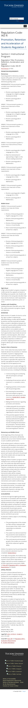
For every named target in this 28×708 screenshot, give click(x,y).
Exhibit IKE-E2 (12, 553)
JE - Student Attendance (7, 642)
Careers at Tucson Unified (10, 686)
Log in (24, 691)
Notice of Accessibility (9, 678)
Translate (21, 21)
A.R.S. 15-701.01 (11, 634)
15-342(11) (19, 634)
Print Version (5, 68)
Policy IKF (5, 565)
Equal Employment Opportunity (12, 680)
